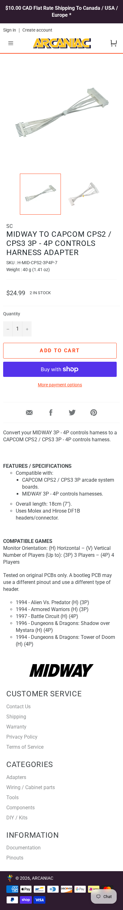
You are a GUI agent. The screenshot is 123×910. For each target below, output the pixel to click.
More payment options (60, 384)
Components (20, 808)
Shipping (16, 717)
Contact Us (18, 707)
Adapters (16, 777)
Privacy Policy (22, 737)
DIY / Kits (16, 818)
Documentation (23, 848)
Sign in (9, 30)
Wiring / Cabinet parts (30, 787)
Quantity (11, 314)
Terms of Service (25, 747)
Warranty (16, 727)
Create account (37, 30)
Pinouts (14, 858)
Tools (12, 797)
